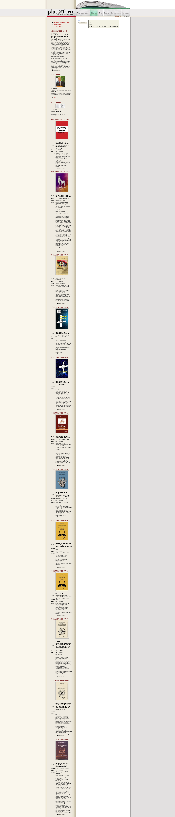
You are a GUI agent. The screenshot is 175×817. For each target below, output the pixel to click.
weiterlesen (57, 70)
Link (55, 97)
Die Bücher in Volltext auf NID (61, 22)
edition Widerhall (58, 24)
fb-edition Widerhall (58, 26)
